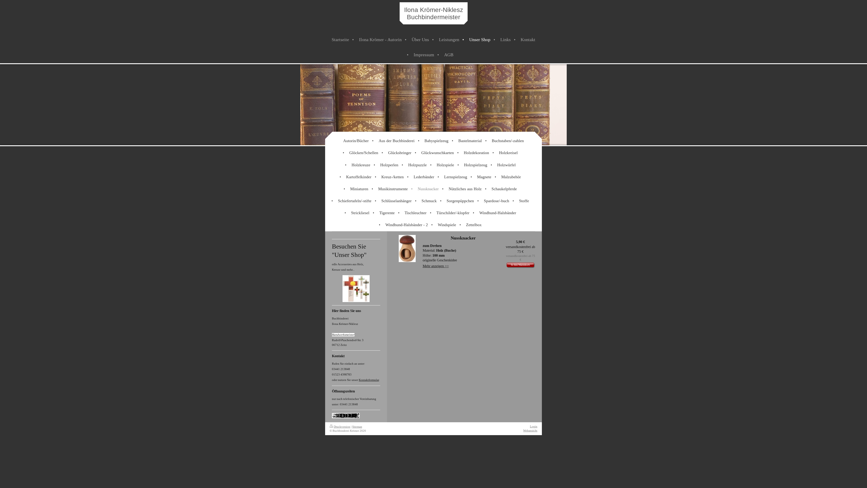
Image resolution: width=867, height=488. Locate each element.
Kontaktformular (369, 380)
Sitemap (357, 426)
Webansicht (530, 430)
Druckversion (342, 426)
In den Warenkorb (520, 264)
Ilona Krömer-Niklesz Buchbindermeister (433, 13)
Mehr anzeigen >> (436, 266)
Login (533, 426)
